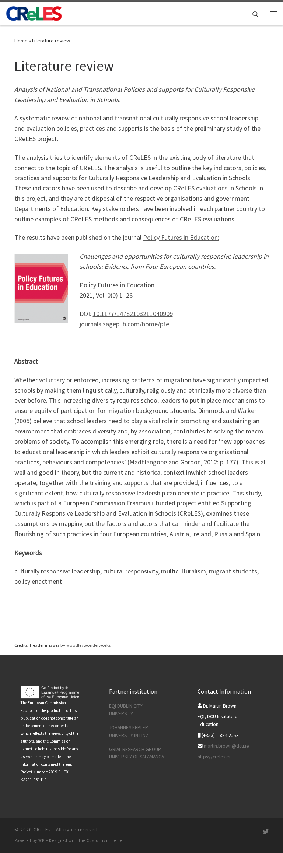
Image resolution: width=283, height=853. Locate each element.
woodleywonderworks (88, 645)
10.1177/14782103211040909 (133, 313)
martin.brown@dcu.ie (226, 746)
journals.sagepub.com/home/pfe (124, 324)
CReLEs (42, 829)
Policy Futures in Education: (181, 237)
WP (41, 840)
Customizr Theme (104, 840)
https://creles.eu (215, 757)
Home (21, 40)
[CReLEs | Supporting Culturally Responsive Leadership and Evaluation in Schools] (34, 12)
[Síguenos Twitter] (266, 831)
